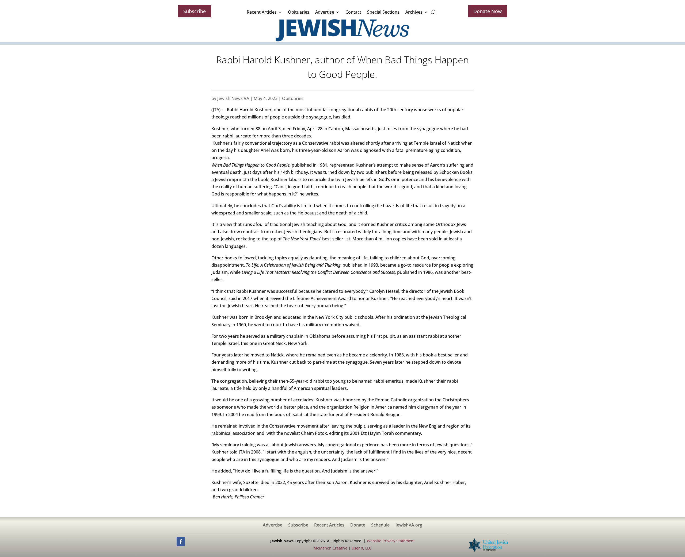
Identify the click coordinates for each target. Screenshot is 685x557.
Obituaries (298, 12)
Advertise (324, 12)
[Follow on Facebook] (181, 541)
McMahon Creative (330, 548)
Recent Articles (262, 12)
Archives (414, 12)
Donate (357, 525)
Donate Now (487, 11)
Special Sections (383, 12)
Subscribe (194, 11)
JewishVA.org (408, 525)
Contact (353, 12)
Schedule (380, 525)
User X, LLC (361, 548)
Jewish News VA (233, 98)
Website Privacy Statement (391, 540)
